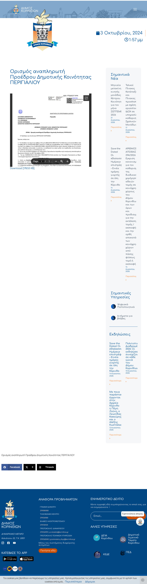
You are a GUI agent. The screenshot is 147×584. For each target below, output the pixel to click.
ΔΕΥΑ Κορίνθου (107, 537)
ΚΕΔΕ (106, 554)
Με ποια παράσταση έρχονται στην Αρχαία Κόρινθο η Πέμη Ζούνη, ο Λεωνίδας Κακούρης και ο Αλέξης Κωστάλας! (116, 408)
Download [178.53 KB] (22, 168)
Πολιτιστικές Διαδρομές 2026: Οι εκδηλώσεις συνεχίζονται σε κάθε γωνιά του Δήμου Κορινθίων (134, 356)
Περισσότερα (73, 581)
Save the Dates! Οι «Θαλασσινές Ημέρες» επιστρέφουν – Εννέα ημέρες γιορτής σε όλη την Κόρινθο (117, 357)
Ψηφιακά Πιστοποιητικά (126, 305)
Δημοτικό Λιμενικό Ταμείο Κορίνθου (134, 539)
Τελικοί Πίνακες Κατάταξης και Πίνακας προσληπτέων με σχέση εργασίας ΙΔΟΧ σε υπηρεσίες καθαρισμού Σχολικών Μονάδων (134, 105)
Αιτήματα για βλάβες (125, 317)
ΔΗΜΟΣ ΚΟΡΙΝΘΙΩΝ (29, 9)
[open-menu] (135, 9)
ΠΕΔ (128, 552)
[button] (11, 467)
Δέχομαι (90, 581)
